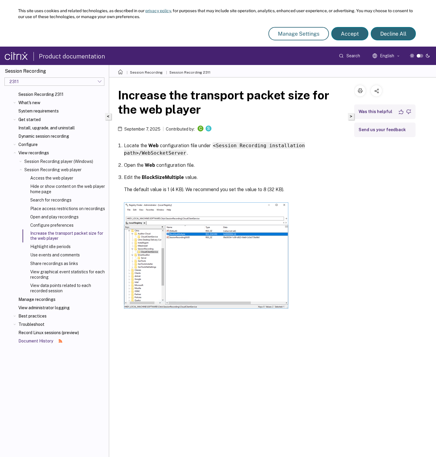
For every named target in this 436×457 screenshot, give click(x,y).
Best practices (32, 316)
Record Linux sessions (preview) (48, 332)
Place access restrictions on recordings (67, 208)
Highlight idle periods (50, 246)
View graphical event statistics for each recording (67, 274)
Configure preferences (52, 225)
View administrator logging (44, 307)
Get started (29, 119)
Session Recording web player (53, 169)
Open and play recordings (54, 217)
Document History (36, 341)
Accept (350, 34)
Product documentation (72, 56)
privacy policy (158, 10)
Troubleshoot (31, 324)
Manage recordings (36, 299)
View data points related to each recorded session (60, 288)
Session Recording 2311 (40, 94)
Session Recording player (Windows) (58, 161)
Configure (28, 144)
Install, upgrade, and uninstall (46, 128)
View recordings (33, 152)
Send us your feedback (382, 129)
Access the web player (51, 178)
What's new (29, 102)
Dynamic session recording (43, 136)
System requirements (38, 111)
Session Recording (146, 72)
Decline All (393, 34)
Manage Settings (298, 34)
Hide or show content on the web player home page (67, 189)
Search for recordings (50, 200)
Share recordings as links (54, 263)
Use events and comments (55, 255)
